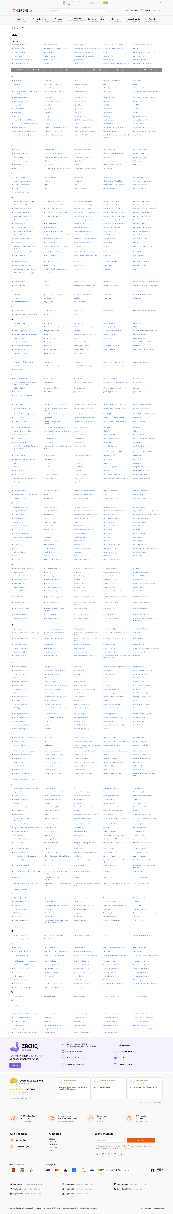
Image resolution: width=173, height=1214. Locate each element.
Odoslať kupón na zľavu (86, 633)
